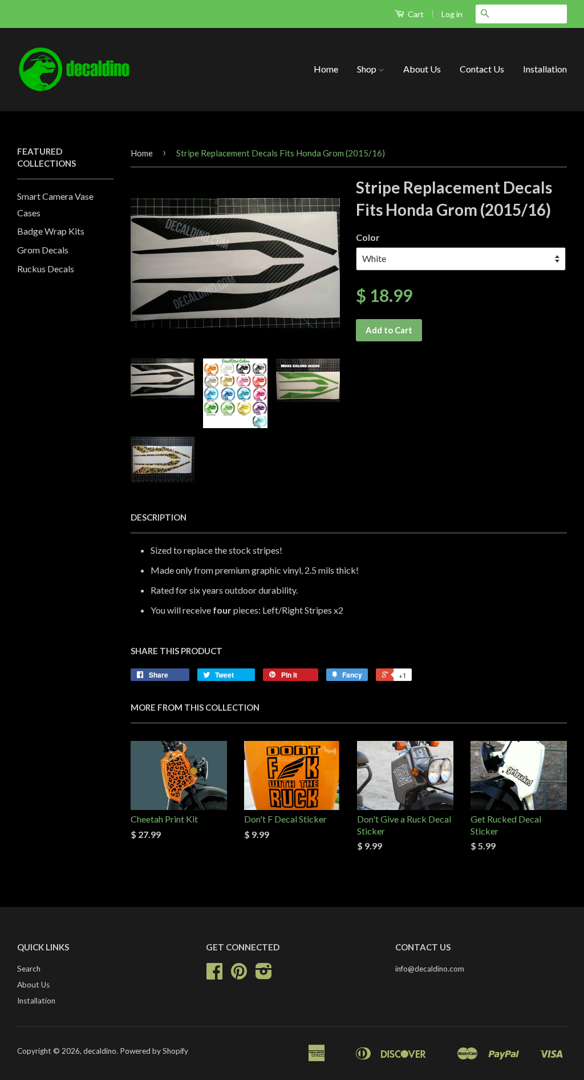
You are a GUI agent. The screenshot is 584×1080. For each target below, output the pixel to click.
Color (368, 237)
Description (158, 517)
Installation (545, 68)
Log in (452, 14)
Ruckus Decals (45, 268)
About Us (422, 68)
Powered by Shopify (154, 1050)
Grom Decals (42, 249)
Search (28, 968)
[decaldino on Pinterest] (239, 975)
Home (326, 68)
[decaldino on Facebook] (214, 975)
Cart (415, 14)
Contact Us (482, 68)
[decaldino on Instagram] (264, 975)
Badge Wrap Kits (50, 230)
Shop (367, 68)
